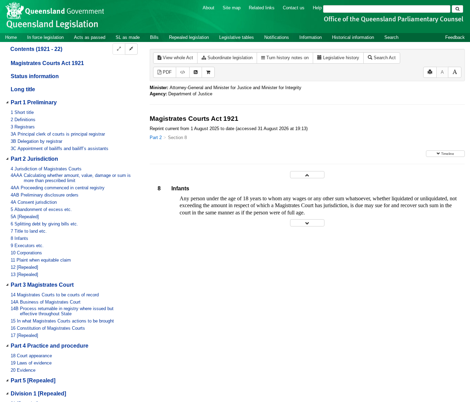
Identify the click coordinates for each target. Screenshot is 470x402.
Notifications (276, 37)
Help (317, 7)
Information (310, 37)
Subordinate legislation (229, 57)
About (208, 7)
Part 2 (156, 137)
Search (391, 37)
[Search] (457, 9)
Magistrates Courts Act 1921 (47, 63)
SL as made (128, 37)
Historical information (353, 37)
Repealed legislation (189, 37)
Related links (262, 7)
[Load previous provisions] (307, 174)
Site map (232, 7)
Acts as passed (89, 37)
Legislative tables (236, 37)
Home (11, 37)
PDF (166, 72)
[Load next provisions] (307, 222)
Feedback (455, 37)
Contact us (294, 7)
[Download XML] (183, 72)
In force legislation (45, 37)
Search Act (384, 57)
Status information (35, 76)
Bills (154, 37)
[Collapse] (131, 49)
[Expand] (119, 49)
